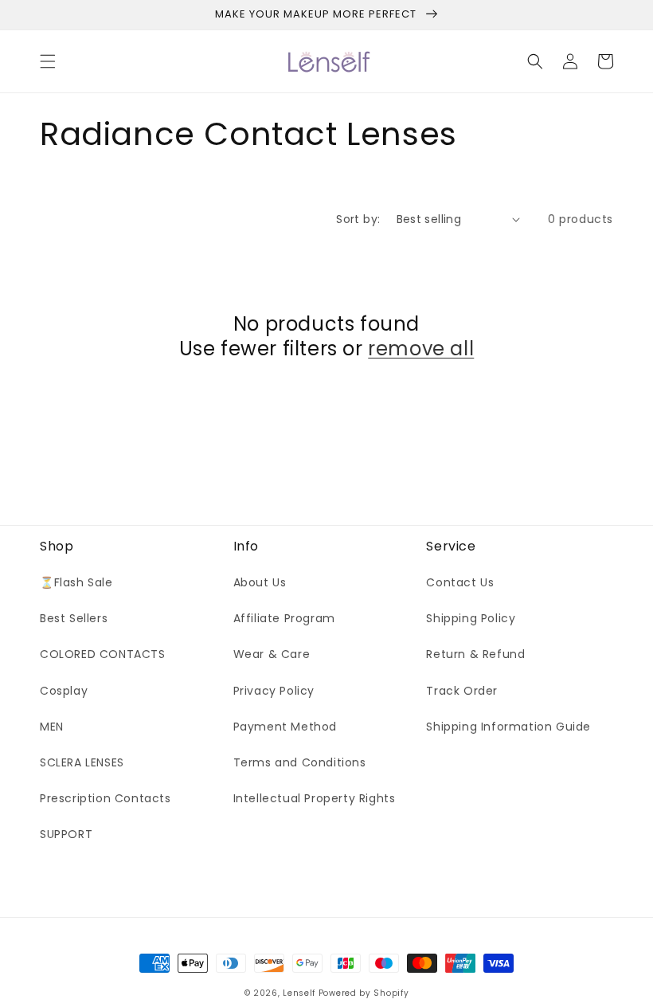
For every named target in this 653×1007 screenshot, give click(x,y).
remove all (421, 348)
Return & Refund (475, 654)
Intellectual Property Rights (314, 798)
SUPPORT (66, 834)
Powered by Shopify (364, 993)
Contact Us (460, 582)
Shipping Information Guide (508, 727)
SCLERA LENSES (82, 762)
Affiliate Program (284, 618)
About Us (260, 582)
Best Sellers (74, 618)
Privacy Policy (274, 691)
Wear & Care (272, 654)
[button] (47, 61)
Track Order (462, 691)
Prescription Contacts (105, 798)
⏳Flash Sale (76, 582)
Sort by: (358, 219)
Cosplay (64, 691)
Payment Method (285, 727)
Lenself (299, 993)
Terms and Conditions (299, 762)
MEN (52, 727)
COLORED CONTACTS (103, 654)
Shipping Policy (470, 618)
